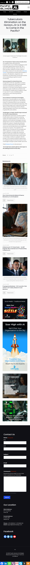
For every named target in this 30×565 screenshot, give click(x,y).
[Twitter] (8, 536)
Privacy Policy (15, 554)
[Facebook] (5, 536)
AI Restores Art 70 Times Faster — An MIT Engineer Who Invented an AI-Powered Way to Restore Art (15, 248)
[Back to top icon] (15, 549)
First (5, 440)
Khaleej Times (9, 144)
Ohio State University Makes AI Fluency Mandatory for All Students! (13, 196)
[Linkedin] (11, 536)
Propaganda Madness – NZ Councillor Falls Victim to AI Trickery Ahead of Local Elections (15, 287)
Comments (10, 471)
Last (5, 446)
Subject (6, 454)
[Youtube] (14, 536)
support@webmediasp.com (14, 524)
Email (5, 463)
